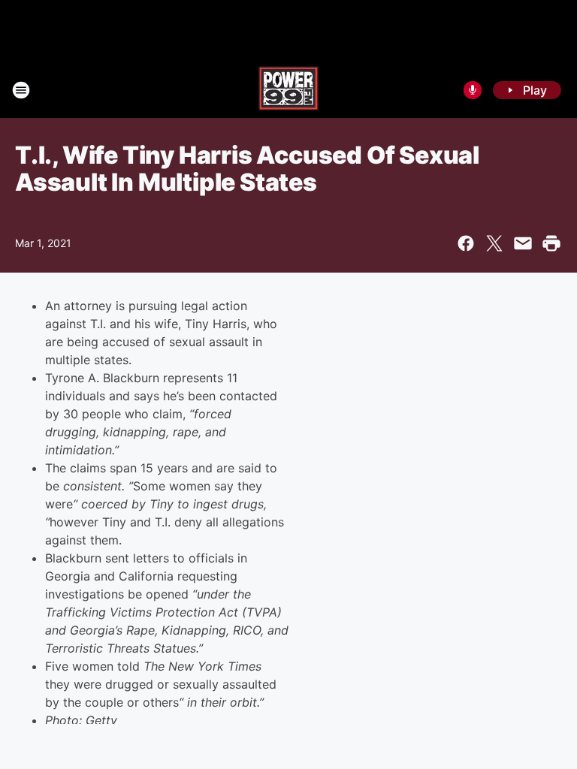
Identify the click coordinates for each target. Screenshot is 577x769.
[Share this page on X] (494, 243)
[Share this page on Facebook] (465, 243)
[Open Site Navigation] (21, 90)
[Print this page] (551, 243)
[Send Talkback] (473, 90)
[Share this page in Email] (522, 243)
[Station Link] (288, 90)
